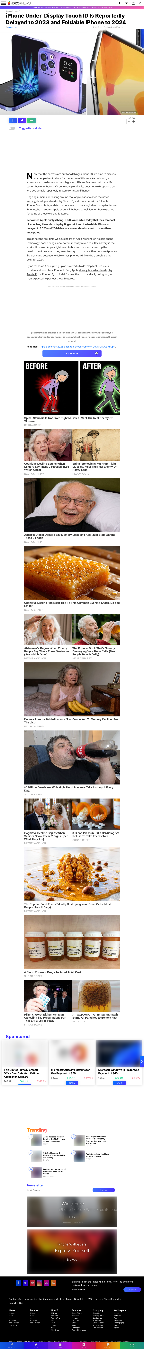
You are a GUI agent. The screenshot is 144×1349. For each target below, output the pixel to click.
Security (75, 1320)
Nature (117, 1325)
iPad (11, 1315)
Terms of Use (98, 1325)
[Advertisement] (72, 151)
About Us (96, 1313)
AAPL (74, 1325)
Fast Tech (13, 1325)
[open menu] (3, 3)
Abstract (117, 1315)
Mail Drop (55, 1330)
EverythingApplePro (129, 112)
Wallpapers (120, 1310)
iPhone (16, 11)
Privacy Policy (98, 1315)
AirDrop (54, 1313)
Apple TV (12, 1320)
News (12, 1310)
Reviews (75, 1315)
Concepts (76, 1328)
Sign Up (103, 1190)
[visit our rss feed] (53, 1283)
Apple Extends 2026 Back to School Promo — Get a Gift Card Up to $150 (82, 346)
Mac (11, 1318)
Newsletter (80, 1299)
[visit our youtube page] (46, 1283)
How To (55, 1310)
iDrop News (27, 1341)
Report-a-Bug (16, 1303)
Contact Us (15, 1299)
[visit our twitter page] (25, 1283)
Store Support (111, 1299)
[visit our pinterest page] (32, 1283)
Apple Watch (14, 1323)
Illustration (118, 1320)
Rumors (9, 11)
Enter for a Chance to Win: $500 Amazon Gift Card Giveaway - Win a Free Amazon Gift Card (72, 7)
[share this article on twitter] (22, 120)
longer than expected (101, 209)
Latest (116, 1313)
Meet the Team (64, 1299)
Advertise (97, 1320)
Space (116, 1328)
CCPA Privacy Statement (99, 1342)
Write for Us (94, 1299)
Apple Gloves (77, 1313)
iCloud (53, 1320)
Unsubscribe (30, 1299)
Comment (82, 353)
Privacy (75, 1318)
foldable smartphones (66, 255)
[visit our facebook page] (18, 1283)
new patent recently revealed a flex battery (82, 243)
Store (74, 1323)
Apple (116, 1318)
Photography (119, 1323)
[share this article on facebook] (13, 120)
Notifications (46, 1299)
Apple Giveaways (79, 1330)
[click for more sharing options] (31, 120)
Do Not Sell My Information (121, 1342)
